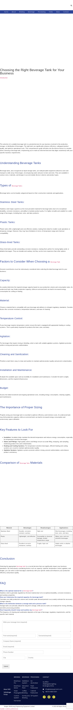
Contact (66, 12)
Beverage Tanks (17, 186)
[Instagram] (53, 697)
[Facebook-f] (44, 697)
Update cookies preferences (9, 709)
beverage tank (21, 566)
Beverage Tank (55, 262)
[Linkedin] (49, 697)
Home (6, 12)
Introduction (4, 78)
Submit (6, 666)
